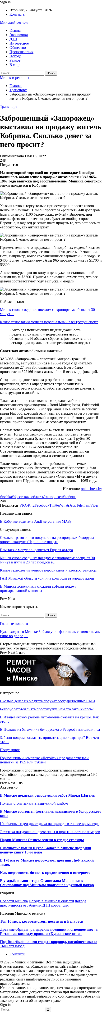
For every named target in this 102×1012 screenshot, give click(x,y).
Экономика (18, 35)
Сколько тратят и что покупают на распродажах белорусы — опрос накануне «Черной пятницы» (49, 539)
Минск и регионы (14, 78)
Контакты (17, 14)
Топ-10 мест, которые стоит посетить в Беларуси (41, 921)
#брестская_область (28, 497)
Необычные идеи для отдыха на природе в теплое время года (49, 824)
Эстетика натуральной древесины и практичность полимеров (50, 832)
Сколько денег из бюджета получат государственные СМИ (47, 701)
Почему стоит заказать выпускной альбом (34, 803)
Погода (15, 56)
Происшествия (21, 52)
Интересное (19, 43)
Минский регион (14, 22)
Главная (15, 30)
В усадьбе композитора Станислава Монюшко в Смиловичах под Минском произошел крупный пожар (47, 883)
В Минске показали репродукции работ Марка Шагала (47, 795)
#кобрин (69, 497)
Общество (17, 47)
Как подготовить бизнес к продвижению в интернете (45, 873)
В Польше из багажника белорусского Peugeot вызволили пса (50, 729)
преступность (11, 905)
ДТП (13, 39)
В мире (15, 65)
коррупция (60, 905)
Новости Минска (14, 901)
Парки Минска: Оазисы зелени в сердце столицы (42, 840)
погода (80, 901)
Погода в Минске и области (51, 901)
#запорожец (53, 497)
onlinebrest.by (91, 489)
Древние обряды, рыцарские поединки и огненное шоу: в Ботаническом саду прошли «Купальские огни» (49, 931)
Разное (14, 60)
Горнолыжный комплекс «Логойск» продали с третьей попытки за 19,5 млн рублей (44, 760)
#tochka (6, 497)
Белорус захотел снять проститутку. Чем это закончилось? (46, 709)
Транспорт (8, 106)
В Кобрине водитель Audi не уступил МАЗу (36, 521)
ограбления (32, 905)
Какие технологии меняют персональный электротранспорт (49, 322)
